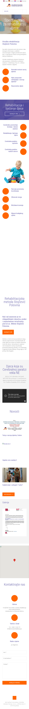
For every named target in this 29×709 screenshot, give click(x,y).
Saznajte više (14, 114)
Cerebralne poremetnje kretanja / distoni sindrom (10, 127)
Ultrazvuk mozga (16, 197)
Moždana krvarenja (17, 205)
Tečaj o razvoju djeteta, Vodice (12, 435)
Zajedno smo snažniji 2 (9, 460)
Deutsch (12, 0)
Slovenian (24, 0)
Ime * (4, 652)
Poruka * (5, 664)
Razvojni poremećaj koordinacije (17, 190)
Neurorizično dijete (17, 86)
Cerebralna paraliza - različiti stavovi (11, 150)
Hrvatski (18, 0)
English (6, 0)
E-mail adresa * (7, 658)
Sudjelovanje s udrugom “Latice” (12, 485)
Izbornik (6, 11)
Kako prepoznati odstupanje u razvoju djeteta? (17, 80)
